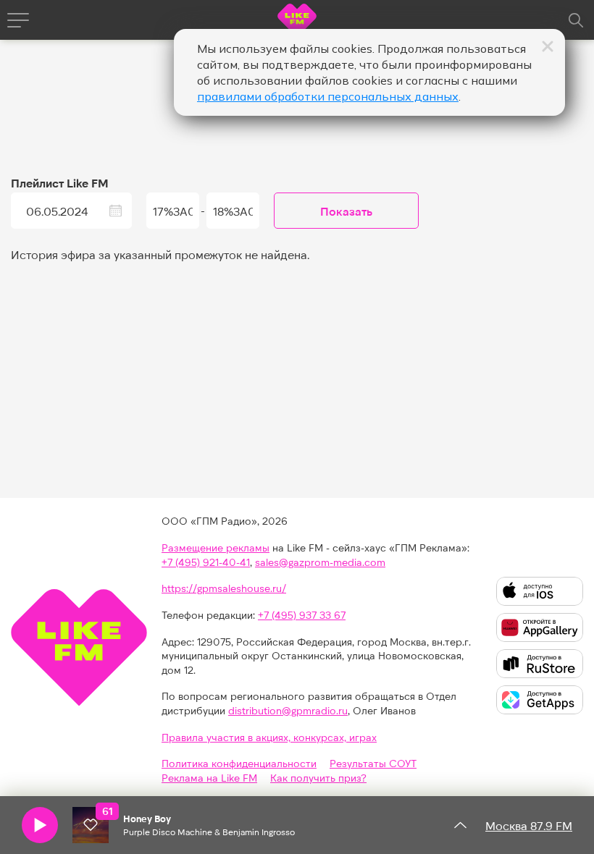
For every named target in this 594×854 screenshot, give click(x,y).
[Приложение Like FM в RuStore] (539, 663)
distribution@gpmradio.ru (288, 710)
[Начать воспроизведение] (40, 825)
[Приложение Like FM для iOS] (539, 591)
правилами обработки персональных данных (328, 96)
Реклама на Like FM (209, 777)
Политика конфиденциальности (239, 763)
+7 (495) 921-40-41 (206, 562)
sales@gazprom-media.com (320, 562)
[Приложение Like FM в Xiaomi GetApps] (539, 699)
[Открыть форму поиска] (576, 20)
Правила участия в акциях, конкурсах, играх (269, 737)
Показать (346, 211)
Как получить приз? (318, 777)
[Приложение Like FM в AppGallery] (539, 627)
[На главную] (297, 22)
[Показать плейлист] (460, 825)
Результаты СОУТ (373, 763)
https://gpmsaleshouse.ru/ (224, 588)
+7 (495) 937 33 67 (302, 615)
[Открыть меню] (18, 20)
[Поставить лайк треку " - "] (90, 825)
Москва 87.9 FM (528, 825)
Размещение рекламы (215, 547)
